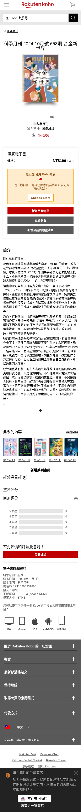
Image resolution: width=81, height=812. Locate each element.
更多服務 (28, 766)
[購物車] (73, 4)
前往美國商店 (37, 798)
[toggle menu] (6, 4)
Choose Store (40, 197)
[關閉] (76, 773)
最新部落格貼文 (15, 672)
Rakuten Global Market (27, 760)
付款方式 (10, 713)
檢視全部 (72, 432)
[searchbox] (40, 18)
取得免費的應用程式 (19, 698)
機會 (7, 659)
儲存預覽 (43, 135)
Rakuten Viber (49, 754)
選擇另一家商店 (32, 805)
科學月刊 (42, 124)
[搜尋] (73, 18)
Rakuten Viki (27, 754)
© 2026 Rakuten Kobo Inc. (21, 739)
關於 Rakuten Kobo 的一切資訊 (28, 646)
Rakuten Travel (56, 760)
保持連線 (10, 685)
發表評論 (40, 554)
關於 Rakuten (47, 766)
